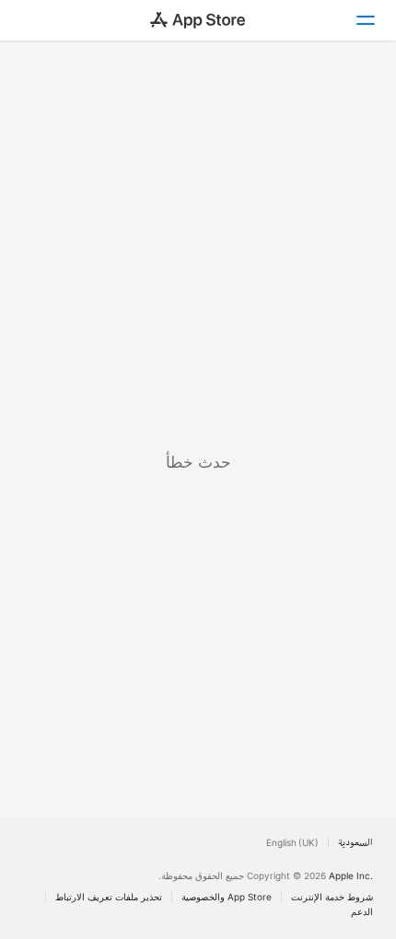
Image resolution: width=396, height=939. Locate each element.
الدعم (362, 911)
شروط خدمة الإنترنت (332, 896)
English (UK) (292, 842)
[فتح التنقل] (364, 20)
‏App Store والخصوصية (226, 896)
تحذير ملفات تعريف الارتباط (108, 896)
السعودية (355, 842)
